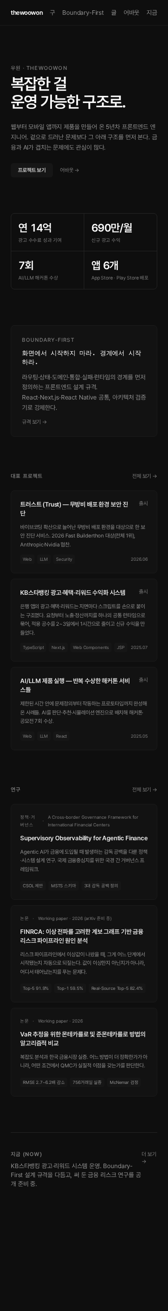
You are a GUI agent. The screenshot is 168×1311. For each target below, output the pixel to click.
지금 (151, 12)
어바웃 (132, 12)
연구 (49, 12)
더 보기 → (149, 1158)
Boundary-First (83, 12)
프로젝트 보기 (32, 170)
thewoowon (27, 12)
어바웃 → (69, 170)
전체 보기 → (144, 476)
